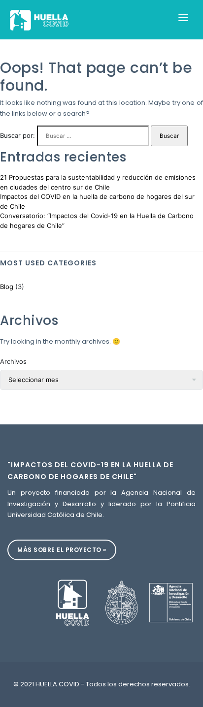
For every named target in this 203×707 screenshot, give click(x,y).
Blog (6, 286)
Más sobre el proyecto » (61, 550)
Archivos (13, 361)
